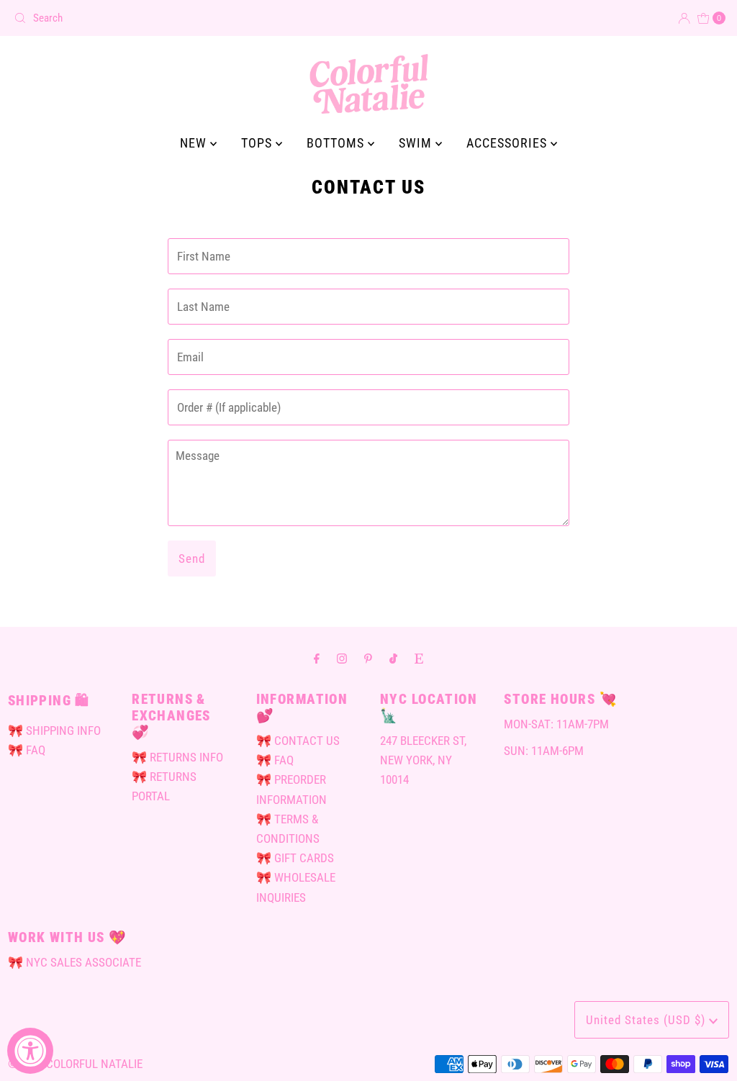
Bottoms (337, 142)
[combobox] (185, 18)
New (195, 142)
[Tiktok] (393, 658)
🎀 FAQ (26, 750)
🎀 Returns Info (177, 757)
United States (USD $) (647, 1020)
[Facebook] (317, 658)
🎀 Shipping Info (54, 730)
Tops (258, 142)
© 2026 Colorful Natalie (75, 1064)
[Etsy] (419, 658)
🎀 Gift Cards (295, 858)
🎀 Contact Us (298, 740)
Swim (417, 142)
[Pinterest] (368, 658)
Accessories (508, 142)
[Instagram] (342, 658)
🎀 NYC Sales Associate (74, 962)
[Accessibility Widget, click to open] (30, 1051)
